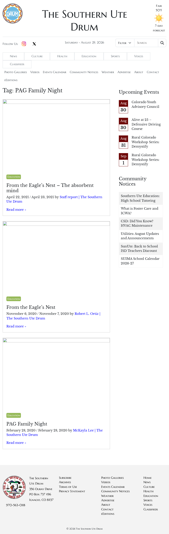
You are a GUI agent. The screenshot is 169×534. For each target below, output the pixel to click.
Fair (159, 6)
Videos (34, 72)
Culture (37, 56)
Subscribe (65, 478)
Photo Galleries (15, 72)
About (138, 72)
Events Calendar (54, 72)
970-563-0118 (15, 505)
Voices (138, 56)
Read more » (16, 210)
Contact (153, 72)
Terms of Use (68, 487)
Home (147, 478)
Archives (65, 482)
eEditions (10, 80)
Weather (108, 72)
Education (89, 56)
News (13, 56)
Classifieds (17, 64)
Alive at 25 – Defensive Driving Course (146, 124)
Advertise (124, 72)
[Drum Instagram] (24, 44)
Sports (115, 56)
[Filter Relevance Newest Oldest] (140, 43)
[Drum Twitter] (34, 44)
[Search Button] (162, 43)
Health (62, 56)
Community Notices (84, 72)
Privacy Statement (72, 491)
